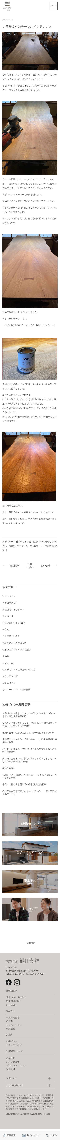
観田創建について (14, 1051)
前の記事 (14, 565)
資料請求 (30, 943)
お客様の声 (11, 1005)
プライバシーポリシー (17, 1065)
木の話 (12, 546)
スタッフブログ (10, 676)
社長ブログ (11, 1041)
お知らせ (10, 1058)
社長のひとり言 (23, 541)
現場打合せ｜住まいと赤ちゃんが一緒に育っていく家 (28, 732)
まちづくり (7, 616)
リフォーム (22, 546)
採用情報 (10, 1069)
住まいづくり (8, 596)
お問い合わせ (12, 1061)
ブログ (9, 1034)
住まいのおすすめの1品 (13, 623)
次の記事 (46, 565)
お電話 (53, 1135)
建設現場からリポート (13, 609)
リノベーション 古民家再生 (16, 689)
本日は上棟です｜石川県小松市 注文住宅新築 (24, 784)
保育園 (5, 629)
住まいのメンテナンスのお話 (16, 649)
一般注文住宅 (12, 1017)
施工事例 (10, 1011)
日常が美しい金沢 (11, 636)
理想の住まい (12, 990)
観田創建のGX (13, 1001)
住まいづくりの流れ (16, 997)
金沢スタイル (8, 683)
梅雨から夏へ (8, 768)
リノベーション (13, 1025)
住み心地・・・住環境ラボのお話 (18, 669)
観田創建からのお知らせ (14, 643)
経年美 (9, 1021)
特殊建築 (10, 1028)
